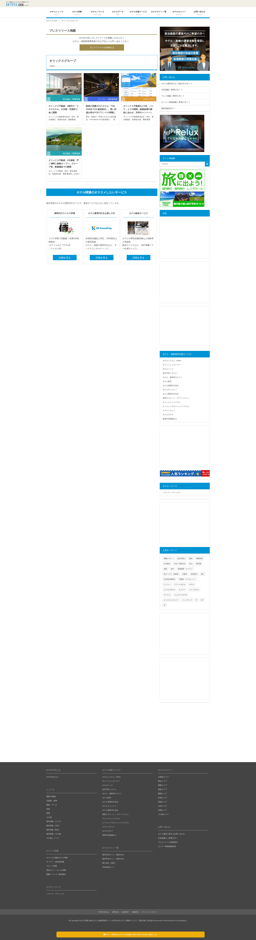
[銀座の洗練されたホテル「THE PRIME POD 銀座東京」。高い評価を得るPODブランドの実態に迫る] (101, 85)
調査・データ (51, 805)
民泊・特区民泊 (179, 564)
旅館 (165, 569)
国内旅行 (194, 574)
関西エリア (162, 793)
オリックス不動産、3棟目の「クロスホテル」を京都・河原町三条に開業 (64, 109)
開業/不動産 (51, 796)
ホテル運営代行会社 (171, 394)
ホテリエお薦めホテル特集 (57, 857)
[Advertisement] (185, 237)
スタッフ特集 (51, 866)
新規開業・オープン (185, 569)
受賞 (48, 813)
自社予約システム (170, 373)
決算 (48, 809)
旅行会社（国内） (109, 863)
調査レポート (169, 558)
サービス (167, 595)
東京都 (198, 564)
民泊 (190, 564)
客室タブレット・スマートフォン (176, 398)
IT (196, 600)
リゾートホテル (179, 584)
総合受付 (125, 912)
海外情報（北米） (53, 825)
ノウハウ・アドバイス (171, 492)
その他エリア (163, 814)
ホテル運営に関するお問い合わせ (171, 834)
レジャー (167, 584)
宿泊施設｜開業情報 (71, 99)
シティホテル (194, 589)
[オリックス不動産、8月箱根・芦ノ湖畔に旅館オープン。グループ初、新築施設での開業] (64, 139)
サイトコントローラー (171, 365)
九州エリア (162, 806)
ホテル (191, 584)
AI (164, 605)
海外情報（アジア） (54, 821)
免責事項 (135, 912)
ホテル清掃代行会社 (171, 385)
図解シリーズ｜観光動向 (56, 874)
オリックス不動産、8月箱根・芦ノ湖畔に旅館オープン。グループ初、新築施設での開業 (64, 163)
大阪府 (184, 574)
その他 (49, 817)
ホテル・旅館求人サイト (172, 377)
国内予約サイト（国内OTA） (113, 855)
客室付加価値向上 (170, 419)
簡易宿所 (199, 558)
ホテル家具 (167, 381)
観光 (190, 558)
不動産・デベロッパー (187, 579)
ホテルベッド (168, 369)
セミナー (182, 589)
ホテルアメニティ (170, 390)
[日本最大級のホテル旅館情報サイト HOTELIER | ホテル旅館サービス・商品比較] (17, 3)
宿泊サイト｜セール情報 (56, 870)
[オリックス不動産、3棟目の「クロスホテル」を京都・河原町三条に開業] (64, 85)
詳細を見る (65, 257)
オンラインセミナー (171, 600)
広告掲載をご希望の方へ (168, 838)
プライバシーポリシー (150, 912)
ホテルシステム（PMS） (172, 360)
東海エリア (162, 789)
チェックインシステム (171, 402)
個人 (202, 574)
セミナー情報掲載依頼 (167, 846)
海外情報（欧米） (53, 830)
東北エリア (162, 781)
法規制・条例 (51, 801)
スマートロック (169, 410)
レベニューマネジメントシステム (176, 406)
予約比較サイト (108, 867)
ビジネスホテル (169, 589)
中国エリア (162, 798)
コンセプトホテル (180, 595)
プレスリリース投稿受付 (168, 842)
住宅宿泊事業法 (169, 579)
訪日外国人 (181, 558)
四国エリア (162, 802)
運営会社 (115, 912)
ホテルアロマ (168, 414)
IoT (202, 600)
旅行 (172, 569)
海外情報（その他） (54, 834)
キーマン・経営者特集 (107, 99)
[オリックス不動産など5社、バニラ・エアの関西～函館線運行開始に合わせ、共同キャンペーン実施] (138, 85)
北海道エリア (163, 777)
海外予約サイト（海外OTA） (113, 859)
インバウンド (187, 600)
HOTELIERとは (52, 777)
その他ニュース (52, 838)
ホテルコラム (149, 99)
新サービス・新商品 (171, 574)
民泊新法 (167, 564)
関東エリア (162, 785)
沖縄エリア (162, 810)
